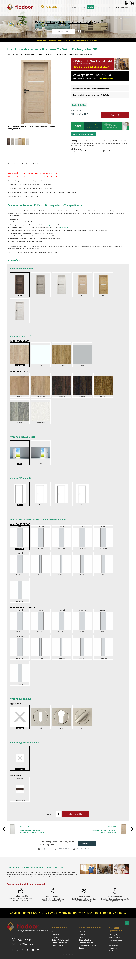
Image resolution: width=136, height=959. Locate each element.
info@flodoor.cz (47, 849)
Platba (81, 937)
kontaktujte (64, 227)
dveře (62, 22)
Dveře (90, 7)
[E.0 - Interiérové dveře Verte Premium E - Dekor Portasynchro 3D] (16, 142)
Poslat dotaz (86, 843)
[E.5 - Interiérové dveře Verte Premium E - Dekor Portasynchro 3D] (27, 142)
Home (74, 7)
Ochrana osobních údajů (87, 945)
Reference (107, 7)
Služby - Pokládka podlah (60, 940)
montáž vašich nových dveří (98, 88)
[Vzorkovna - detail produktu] (100, 69)
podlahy (50, 22)
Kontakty (55, 937)
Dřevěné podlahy (114, 951)
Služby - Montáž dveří (59, 943)
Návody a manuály (58, 945)
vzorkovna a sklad (79, 22)
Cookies (81, 948)
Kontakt (124, 7)
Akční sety (49, 54)
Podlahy (82, 7)
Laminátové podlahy (115, 940)
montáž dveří (98, 246)
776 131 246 (50, 7)
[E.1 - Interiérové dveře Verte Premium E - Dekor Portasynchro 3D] (12, 142)
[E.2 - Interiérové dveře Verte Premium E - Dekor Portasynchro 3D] (8, 142)
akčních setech (53, 252)
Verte (40, 54)
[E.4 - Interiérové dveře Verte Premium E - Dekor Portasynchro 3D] (23, 142)
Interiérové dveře (29, 54)
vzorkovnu (42, 246)
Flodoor (9, 54)
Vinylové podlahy (114, 943)
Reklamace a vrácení (86, 943)
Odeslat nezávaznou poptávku (83, 134)
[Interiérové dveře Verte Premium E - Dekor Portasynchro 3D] (36, 92)
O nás (98, 7)
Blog (117, 7)
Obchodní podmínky (86, 940)
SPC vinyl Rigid (114, 935)
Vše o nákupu (83, 932)
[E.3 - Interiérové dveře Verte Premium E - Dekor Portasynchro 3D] (20, 142)
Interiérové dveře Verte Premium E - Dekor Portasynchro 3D (75, 54)
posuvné (52, 225)
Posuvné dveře (114, 948)
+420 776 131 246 (64, 849)
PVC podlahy (113, 945)
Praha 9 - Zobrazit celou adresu (87, 849)
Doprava (82, 934)
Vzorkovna (55, 934)
